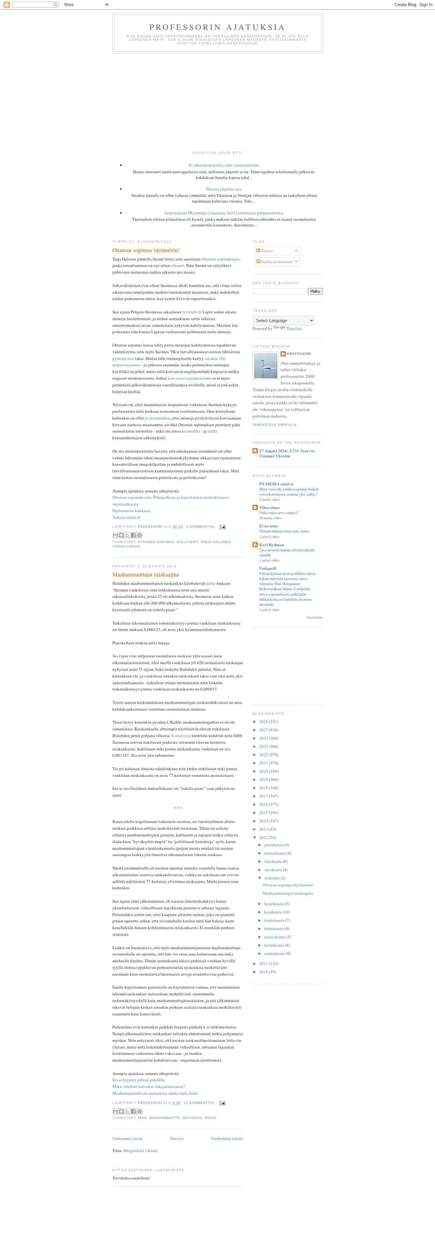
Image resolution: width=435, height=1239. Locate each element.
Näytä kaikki (315, 617)
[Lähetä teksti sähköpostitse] (222, 526)
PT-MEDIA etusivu (276, 484)
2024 (264, 738)
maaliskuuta (275, 937)
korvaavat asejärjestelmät (189, 378)
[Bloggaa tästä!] (121, 535)
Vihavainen (269, 507)
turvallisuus (126, 546)
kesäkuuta (273, 912)
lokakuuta (273, 861)
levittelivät (192, 312)
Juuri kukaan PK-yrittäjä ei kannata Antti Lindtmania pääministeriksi (224, 213)
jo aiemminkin (157, 418)
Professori (299, 353)
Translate (294, 328)
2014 (264, 821)
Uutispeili (267, 568)
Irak (142, 1118)
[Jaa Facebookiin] (133, 535)
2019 (264, 779)
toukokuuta (274, 920)
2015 (264, 812)
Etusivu (177, 1138)
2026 (264, 721)
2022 (264, 754)
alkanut (177, 265)
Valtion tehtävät (126, 517)
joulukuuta (274, 845)
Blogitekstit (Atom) (140, 1150)
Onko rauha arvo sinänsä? (278, 512)
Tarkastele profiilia (275, 424)
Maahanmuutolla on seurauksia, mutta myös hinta (155, 1093)
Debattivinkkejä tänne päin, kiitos (284, 531)
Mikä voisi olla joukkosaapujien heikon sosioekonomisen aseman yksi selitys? (288, 491)
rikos (211, 1118)
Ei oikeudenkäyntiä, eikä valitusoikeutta (224, 165)
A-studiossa (181, 735)
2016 (264, 804)
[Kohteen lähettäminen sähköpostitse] (115, 535)
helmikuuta (274, 945)
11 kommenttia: (200, 1103)
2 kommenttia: (201, 526)
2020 (264, 771)
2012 (264, 837)
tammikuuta (275, 953)
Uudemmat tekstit (127, 1138)
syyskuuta (273, 869)
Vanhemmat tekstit (227, 1138)
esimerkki (191, 431)
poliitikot (187, 542)
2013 (264, 829)
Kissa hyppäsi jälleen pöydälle (138, 1080)
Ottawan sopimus (156, 542)
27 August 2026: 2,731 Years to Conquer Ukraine (287, 453)
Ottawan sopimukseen (220, 259)
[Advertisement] (217, 101)
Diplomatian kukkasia (131, 510)
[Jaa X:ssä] (127, 535)
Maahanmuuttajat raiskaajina (145, 574)
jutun (211, 583)
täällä (212, 431)
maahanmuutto (164, 1118)
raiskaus (192, 1118)
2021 (264, 763)
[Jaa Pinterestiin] (139, 535)
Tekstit (266, 251)
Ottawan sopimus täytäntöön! (146, 250)
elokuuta (272, 878)
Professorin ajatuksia (217, 26)
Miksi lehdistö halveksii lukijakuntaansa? (148, 1086)
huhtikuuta (274, 928)
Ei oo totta (268, 526)
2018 (264, 788)
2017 (264, 796)
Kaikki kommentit (276, 261)
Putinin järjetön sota (223, 189)
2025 (264, 730)
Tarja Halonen (216, 542)
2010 (264, 972)
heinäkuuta (274, 903)
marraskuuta (275, 853)
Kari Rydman (271, 544)
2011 (264, 963)
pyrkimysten (123, 358)
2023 (264, 746)
